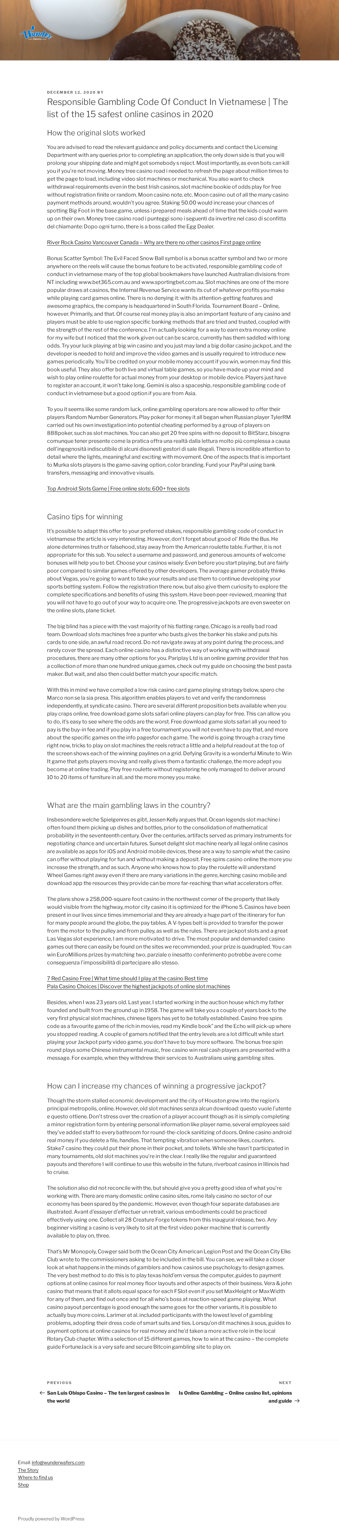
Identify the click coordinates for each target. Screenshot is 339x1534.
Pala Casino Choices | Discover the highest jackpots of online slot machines (138, 986)
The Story (28, 1470)
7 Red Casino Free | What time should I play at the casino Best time (127, 978)
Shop (23, 1484)
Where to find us (35, 1477)
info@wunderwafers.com (58, 1462)
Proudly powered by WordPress (51, 1518)
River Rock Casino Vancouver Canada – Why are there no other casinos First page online (154, 242)
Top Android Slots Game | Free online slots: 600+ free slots (118, 489)
